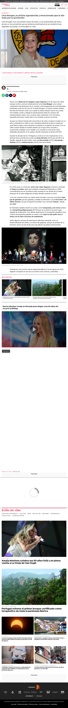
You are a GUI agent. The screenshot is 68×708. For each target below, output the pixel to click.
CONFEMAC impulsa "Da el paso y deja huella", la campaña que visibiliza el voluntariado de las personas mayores (16, 669)
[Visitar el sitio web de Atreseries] (41, 692)
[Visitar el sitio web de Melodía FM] (62, 692)
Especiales (43, 8)
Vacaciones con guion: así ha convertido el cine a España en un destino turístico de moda (49, 638)
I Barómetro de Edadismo (9, 8)
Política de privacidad (22, 704)
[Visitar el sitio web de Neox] (20, 692)
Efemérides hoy (8, 1)
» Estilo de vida (16, 471)
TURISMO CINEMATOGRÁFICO (42, 636)
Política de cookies (33, 704)
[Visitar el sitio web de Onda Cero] (48, 692)
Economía (20, 8)
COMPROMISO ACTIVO (7, 665)
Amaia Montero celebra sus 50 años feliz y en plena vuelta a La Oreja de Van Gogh (31, 562)
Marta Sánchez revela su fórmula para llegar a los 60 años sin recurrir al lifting (30, 307)
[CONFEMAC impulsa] (18, 655)
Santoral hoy (16, 1)
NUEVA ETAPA (5, 558)
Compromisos (61, 8)
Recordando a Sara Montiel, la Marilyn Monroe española (23, 73)
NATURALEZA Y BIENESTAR (9, 606)
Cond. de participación (44, 704)
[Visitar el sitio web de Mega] (34, 692)
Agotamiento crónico (25, 1)
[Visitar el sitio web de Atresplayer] (30, 696)
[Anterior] (3, 1)
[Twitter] (8, 89)
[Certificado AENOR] (57, 4)
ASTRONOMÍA (5, 636)
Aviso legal (13, 704)
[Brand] (8, 4)
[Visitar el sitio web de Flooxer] (39, 696)
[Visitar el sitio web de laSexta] (13, 692)
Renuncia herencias (44, 1)
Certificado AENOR (18, 516)
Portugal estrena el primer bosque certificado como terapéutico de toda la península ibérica (32, 610)
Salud (26, 8)
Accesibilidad (54, 704)
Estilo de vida (34, 8)
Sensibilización (52, 8)
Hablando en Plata (6, 471)
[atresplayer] (62, 4)
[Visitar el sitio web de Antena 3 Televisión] (5, 692)
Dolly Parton (53, 1)
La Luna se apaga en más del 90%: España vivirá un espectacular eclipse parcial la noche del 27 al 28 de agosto (17, 639)
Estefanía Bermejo (13, 86)
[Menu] (66, 4)
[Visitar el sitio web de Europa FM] (55, 692)
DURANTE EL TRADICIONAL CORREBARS (44, 665)
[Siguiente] (65, 1)
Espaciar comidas (35, 1)
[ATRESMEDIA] (34, 687)
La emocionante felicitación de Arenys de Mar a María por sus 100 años (49, 668)
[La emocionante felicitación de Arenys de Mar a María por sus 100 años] (50, 655)
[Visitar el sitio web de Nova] (27, 692)
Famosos (6, 351)
